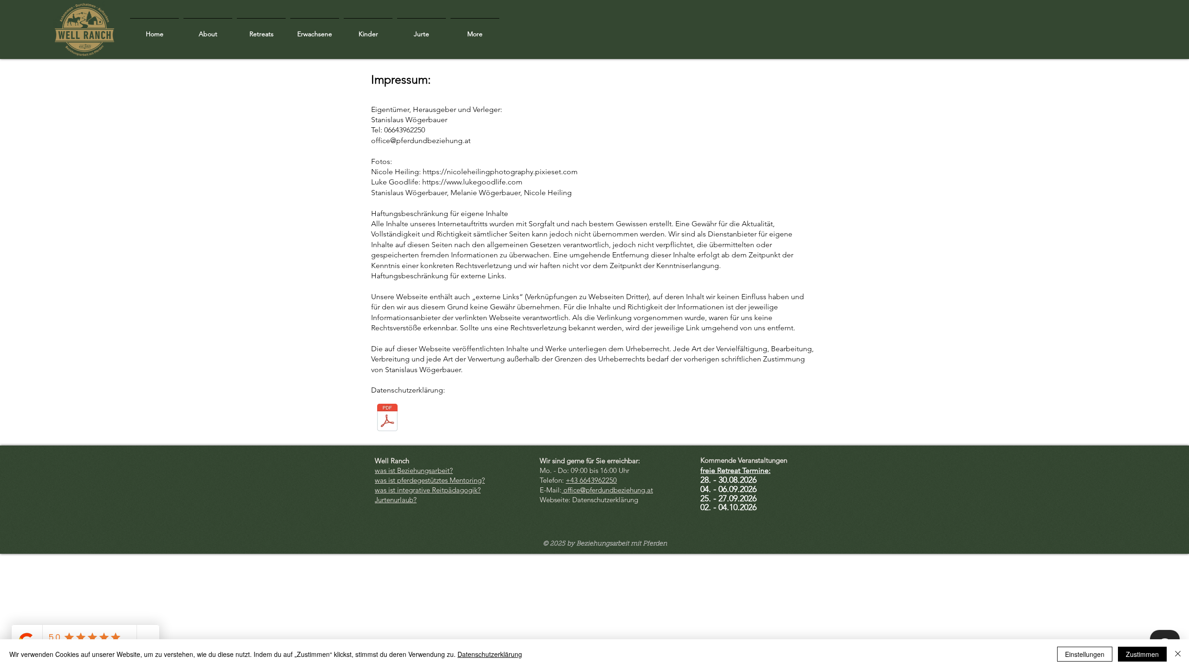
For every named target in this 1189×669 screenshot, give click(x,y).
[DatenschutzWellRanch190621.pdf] (387, 418)
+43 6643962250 (591, 480)
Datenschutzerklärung (489, 654)
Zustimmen (1142, 654)
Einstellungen (1084, 654)
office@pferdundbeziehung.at (420, 140)
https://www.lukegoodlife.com (472, 181)
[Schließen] (1177, 654)
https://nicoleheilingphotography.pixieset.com (500, 171)
